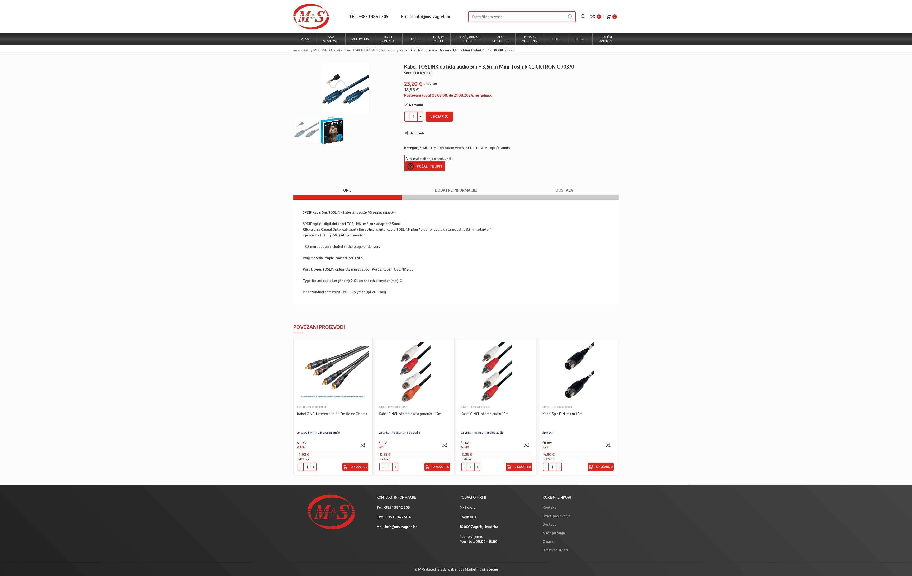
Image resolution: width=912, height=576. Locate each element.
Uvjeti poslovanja (556, 516)
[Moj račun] (583, 16)
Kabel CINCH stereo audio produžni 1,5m (410, 413)
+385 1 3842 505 (396, 507)
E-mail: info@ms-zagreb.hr (426, 16)
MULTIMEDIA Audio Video (333, 50)
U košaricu (439, 116)
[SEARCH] (570, 16)
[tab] (347, 188)
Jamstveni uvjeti (555, 550)
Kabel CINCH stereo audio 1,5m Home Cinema (332, 413)
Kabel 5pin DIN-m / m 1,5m (562, 413)
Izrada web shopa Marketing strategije (467, 569)
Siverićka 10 (468, 517)
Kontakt (549, 507)
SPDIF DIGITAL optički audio (375, 50)
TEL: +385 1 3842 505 (368, 16)
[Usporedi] (363, 445)
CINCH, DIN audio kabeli (312, 406)
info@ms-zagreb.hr (401, 527)
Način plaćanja (554, 533)
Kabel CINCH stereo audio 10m (484, 413)
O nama (549, 541)
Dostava (549, 524)
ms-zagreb (301, 50)
